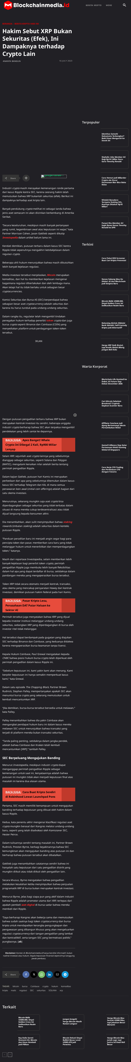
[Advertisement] (65, 91)
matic (13, 990)
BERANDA (7, 23)
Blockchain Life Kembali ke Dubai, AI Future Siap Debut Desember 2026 (114, 381)
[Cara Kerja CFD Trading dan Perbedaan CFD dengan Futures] (91, 470)
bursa (24, 986)
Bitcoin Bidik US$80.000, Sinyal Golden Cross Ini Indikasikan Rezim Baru (113, 303)
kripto (5, 990)
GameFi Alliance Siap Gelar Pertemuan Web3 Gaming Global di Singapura (114, 447)
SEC (32, 990)
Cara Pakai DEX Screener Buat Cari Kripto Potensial (114, 259)
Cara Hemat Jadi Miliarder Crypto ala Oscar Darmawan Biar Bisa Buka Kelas (114, 181)
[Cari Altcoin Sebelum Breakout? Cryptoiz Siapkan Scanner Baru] (91, 404)
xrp (61, 990)
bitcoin (16, 986)
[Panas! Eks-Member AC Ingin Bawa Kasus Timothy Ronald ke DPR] (91, 225)
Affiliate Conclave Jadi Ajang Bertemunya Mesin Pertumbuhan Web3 (114, 425)
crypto (45, 986)
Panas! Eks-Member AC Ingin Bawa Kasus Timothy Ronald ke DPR (114, 225)
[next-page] (10, 1054)
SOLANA (53, 990)
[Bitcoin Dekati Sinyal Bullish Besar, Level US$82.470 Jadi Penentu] (54, 1041)
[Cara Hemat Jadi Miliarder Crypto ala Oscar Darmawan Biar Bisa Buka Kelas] (91, 181)
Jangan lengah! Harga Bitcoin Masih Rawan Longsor (72, 1021)
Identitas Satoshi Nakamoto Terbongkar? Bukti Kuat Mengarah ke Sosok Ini (113, 137)
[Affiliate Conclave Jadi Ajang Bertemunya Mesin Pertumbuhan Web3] (91, 426)
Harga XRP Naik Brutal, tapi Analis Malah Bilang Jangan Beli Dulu (113, 347)
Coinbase (35, 986)
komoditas (66, 986)
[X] (33, 974)
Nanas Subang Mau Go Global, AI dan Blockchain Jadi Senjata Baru (114, 281)
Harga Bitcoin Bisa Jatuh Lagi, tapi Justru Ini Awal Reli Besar (116, 1041)
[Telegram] (65, 974)
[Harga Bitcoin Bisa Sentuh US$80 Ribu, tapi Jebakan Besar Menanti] (98, 1021)
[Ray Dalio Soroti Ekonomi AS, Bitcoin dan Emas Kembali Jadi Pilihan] (9, 1041)
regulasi (23, 990)
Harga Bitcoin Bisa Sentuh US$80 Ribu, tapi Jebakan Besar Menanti (116, 1021)
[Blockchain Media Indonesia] (36, 5)
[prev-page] (4, 1054)
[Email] (57, 974)
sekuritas (41, 990)
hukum (55, 986)
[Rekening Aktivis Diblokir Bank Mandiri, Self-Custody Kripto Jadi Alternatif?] (91, 325)
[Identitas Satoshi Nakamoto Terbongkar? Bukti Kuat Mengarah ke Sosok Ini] (91, 137)
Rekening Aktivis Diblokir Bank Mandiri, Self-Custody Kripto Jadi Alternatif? (114, 325)
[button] (124, 5)
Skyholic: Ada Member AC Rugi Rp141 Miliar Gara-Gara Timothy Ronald (114, 159)
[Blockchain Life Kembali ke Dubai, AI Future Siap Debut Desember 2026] (91, 382)
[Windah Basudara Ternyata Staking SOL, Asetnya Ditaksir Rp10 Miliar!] (91, 203)
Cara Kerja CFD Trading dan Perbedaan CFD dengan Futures (112, 469)
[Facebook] (26, 974)
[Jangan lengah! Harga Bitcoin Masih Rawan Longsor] (54, 1021)
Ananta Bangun (12, 61)
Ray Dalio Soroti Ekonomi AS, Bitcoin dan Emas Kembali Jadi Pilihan (27, 1041)
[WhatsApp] (41, 974)
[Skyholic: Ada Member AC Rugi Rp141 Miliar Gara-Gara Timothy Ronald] (91, 159)
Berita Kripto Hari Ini (26, 23)
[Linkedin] (49, 974)
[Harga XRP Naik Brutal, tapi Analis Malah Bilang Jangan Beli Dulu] (91, 348)
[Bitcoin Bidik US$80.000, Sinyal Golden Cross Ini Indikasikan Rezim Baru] (91, 303)
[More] (26, 178)
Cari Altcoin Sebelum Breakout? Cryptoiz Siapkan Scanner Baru (112, 403)
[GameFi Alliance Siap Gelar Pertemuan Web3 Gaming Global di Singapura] (91, 448)
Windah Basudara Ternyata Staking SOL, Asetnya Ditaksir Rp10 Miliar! (112, 203)
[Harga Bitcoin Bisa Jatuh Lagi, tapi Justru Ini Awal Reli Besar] (98, 1041)
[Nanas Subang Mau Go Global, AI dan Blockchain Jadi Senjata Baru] (91, 281)
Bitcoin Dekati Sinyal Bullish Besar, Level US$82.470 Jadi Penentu (72, 1041)
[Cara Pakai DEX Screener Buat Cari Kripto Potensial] (91, 260)
